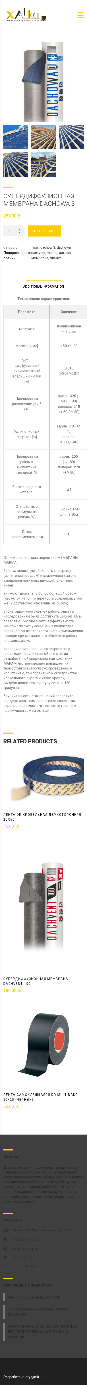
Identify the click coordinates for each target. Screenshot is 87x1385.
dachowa (64, 247)
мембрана (39, 258)
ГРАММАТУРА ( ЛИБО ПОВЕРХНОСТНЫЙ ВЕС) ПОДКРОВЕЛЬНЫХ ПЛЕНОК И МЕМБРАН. (42, 1331)
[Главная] (25, 15)
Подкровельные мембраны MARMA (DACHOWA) (38, 1312)
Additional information (43, 286)
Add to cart (44, 231)
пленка (56, 258)
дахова (65, 253)
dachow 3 (47, 247)
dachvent (38, 253)
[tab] (43, 274)
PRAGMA (47, 1377)
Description (43, 274)
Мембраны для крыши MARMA (34, 1297)
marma (52, 253)
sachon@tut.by (22, 1257)
